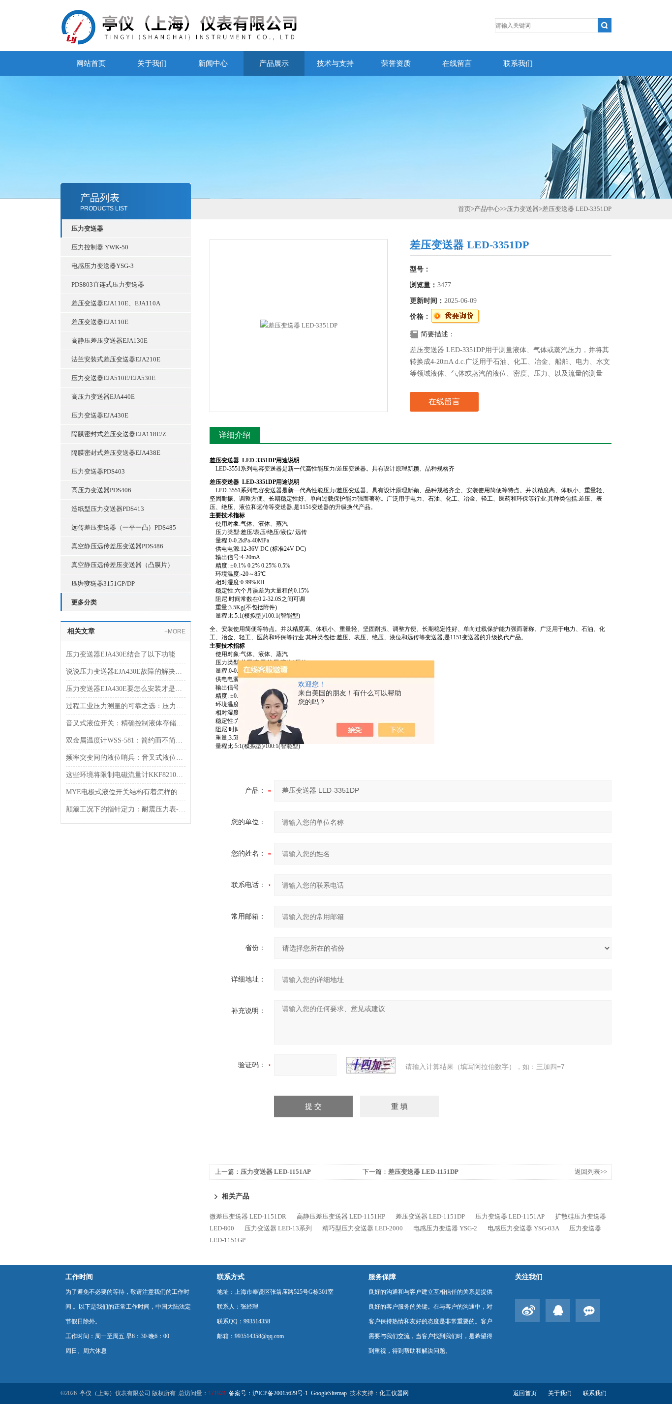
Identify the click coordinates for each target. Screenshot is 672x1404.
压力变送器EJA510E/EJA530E (113, 378)
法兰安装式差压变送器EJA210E (115, 359)
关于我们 (152, 63)
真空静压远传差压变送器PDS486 (117, 546)
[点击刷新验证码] (371, 1065)
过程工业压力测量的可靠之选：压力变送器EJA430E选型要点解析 (125, 706)
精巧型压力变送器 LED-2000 (362, 1228)
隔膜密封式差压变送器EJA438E (115, 452)
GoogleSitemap (329, 1393)
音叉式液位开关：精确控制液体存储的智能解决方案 (125, 723)
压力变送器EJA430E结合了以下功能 (120, 654)
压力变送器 (87, 228)
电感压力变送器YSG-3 (102, 265)
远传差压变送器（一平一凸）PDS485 (123, 527)
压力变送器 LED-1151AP (276, 1171)
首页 (464, 208)
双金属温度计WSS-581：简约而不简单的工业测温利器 (125, 740)
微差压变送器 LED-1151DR (248, 1216)
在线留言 (457, 63)
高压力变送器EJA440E (103, 396)
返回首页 (525, 1393)
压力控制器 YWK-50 (99, 247)
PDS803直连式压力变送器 (107, 284)
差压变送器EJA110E (99, 322)
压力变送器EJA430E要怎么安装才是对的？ (125, 688)
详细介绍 (234, 435)
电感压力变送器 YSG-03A (523, 1228)
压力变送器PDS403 (98, 471)
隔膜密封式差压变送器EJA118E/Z (118, 434)
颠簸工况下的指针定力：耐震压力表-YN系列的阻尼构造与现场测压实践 (125, 809)
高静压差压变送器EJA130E (109, 340)
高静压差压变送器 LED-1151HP (341, 1216)
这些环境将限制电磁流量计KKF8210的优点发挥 (125, 774)
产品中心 (487, 208)
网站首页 (91, 63)
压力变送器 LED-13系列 (278, 1228)
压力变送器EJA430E (99, 415)
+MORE (174, 631)
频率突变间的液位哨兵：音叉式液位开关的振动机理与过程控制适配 (125, 757)
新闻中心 (213, 63)
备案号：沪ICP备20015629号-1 (268, 1393)
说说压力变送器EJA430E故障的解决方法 (125, 671)
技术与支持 (335, 63)
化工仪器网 (394, 1393)
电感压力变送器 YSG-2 (445, 1228)
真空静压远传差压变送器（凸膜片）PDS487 (122, 567)
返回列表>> (591, 1171)
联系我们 (518, 63)
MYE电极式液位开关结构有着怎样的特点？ (125, 792)
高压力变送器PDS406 (101, 490)
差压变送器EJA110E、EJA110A (115, 303)
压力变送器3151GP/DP (103, 583)
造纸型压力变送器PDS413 (107, 508)
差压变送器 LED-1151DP (423, 1171)
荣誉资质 (396, 63)
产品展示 (274, 63)
